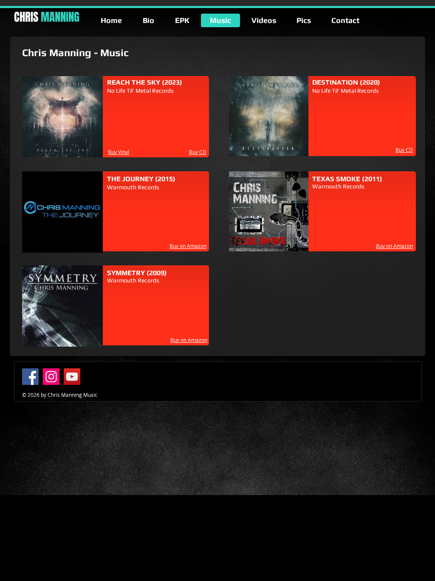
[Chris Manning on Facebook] (30, 376)
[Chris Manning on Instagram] (51, 376)
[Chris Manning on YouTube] (72, 376)
